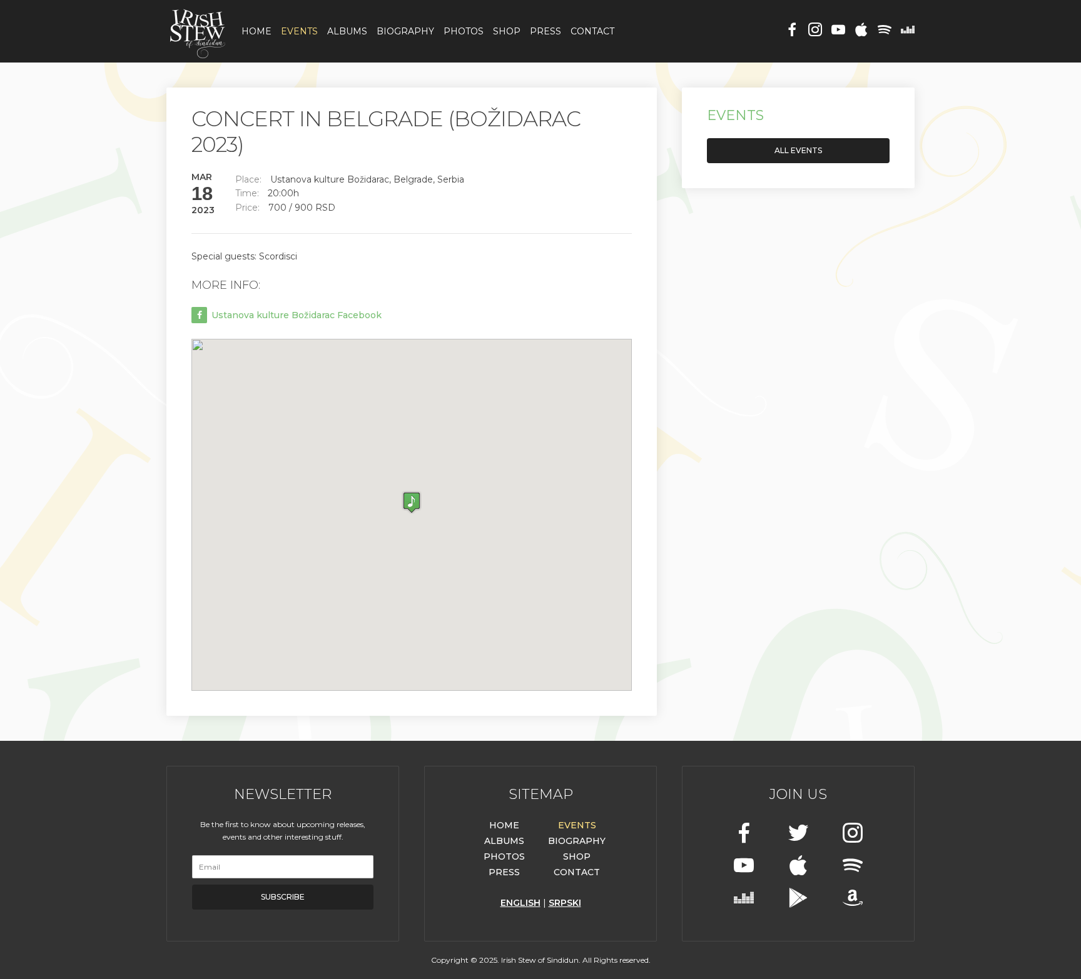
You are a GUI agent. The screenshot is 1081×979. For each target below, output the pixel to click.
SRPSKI (565, 902)
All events (798, 150)
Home (256, 31)
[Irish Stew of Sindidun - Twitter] (798, 834)
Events (299, 31)
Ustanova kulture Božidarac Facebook (295, 315)
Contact (592, 31)
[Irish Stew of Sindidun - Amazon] (853, 899)
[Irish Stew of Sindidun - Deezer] (908, 31)
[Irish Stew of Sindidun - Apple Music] (861, 31)
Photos (464, 31)
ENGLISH (520, 902)
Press (545, 31)
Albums (347, 31)
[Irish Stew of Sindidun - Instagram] (815, 31)
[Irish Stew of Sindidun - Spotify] (884, 31)
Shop (506, 31)
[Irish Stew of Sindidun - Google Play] (798, 899)
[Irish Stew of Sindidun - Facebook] (792, 31)
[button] (411, 502)
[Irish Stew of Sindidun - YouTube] (838, 31)
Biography (405, 31)
